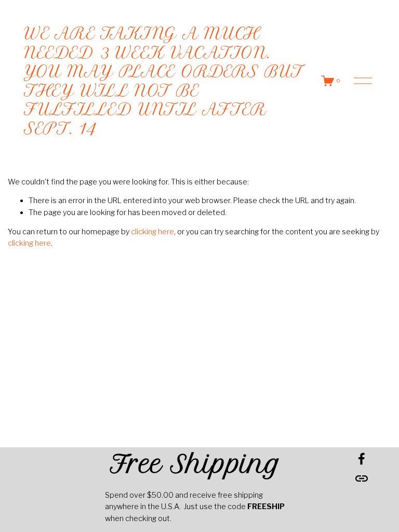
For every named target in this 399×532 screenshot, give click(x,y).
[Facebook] (361, 459)
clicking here (152, 231)
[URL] (361, 478)
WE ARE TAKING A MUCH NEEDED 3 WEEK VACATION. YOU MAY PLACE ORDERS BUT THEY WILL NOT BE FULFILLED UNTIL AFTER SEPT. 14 (163, 80)
